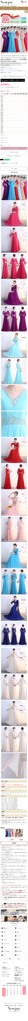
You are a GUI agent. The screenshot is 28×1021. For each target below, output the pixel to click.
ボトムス (5, 939)
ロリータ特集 (6, 951)
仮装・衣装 (19, 951)
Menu (26, 1)
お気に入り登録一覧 (19, 980)
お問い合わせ (20, 1005)
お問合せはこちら (6, 968)
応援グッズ (5, 928)
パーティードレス (9, 24)
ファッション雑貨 (7, 958)
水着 (18, 932)
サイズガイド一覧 (19, 973)
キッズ (18, 955)
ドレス (2, 24)
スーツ (18, 943)
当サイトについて (8, 1003)
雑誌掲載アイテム (18, 975)
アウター (19, 939)
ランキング (5, 972)
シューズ (5, 935)
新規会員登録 (18, 979)
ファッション (19, 928)
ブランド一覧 (5, 976)
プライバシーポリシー (18, 1003)
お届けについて (18, 970)
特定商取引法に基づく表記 (10, 1005)
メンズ (4, 955)
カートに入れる (14, 148)
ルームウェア (6, 943)
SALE (4, 932)
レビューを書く (14, 168)
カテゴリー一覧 (6, 974)
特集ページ (5, 962)
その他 (18, 958)
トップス (19, 935)
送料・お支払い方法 (19, 968)
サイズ (2, 135)
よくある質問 (18, 972)
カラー (2, 140)
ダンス (18, 947)
